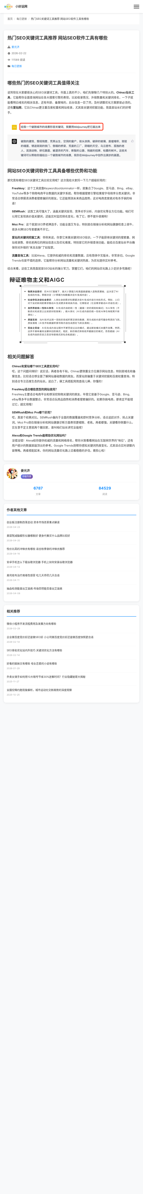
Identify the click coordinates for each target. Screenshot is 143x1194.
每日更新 (17, 66)
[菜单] (136, 6)
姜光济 (25, 470)
